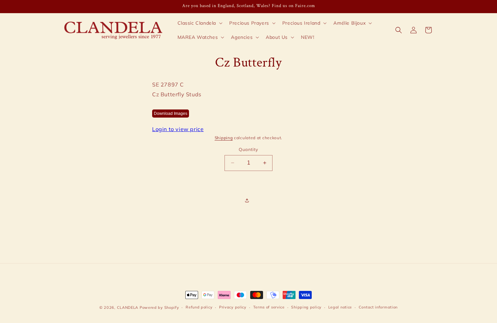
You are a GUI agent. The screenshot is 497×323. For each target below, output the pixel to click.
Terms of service (269, 307)
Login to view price (178, 129)
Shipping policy (306, 307)
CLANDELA (128, 307)
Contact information (378, 307)
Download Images (170, 113)
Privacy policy (232, 307)
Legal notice (340, 307)
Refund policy (199, 307)
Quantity (248, 149)
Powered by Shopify (159, 307)
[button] (199, 23)
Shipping (224, 137)
